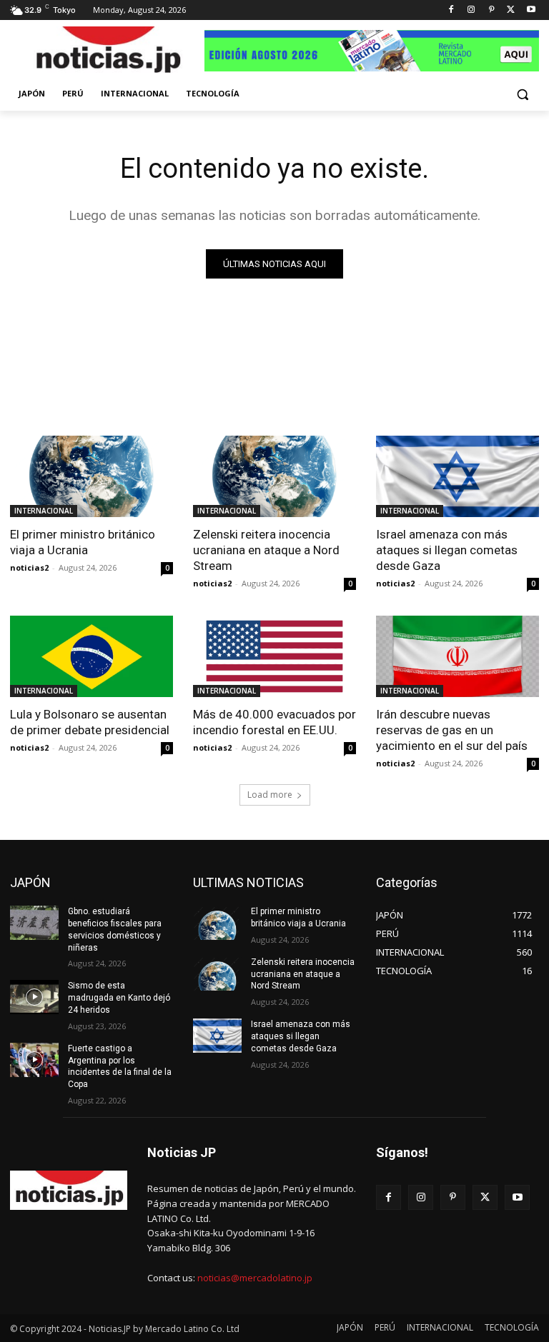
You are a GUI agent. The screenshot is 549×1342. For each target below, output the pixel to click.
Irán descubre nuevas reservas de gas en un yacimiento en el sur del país (452, 730)
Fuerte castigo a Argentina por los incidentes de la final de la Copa (120, 1066)
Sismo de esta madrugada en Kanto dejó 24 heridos (119, 998)
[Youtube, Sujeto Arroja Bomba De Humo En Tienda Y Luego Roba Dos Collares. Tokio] (531, 10)
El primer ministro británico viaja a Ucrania (82, 542)
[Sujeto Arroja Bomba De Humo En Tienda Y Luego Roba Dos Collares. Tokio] (107, 52)
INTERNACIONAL (43, 511)
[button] (522, 94)
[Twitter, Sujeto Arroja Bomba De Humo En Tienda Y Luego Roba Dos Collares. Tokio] (511, 10)
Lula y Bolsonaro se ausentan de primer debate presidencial (89, 722)
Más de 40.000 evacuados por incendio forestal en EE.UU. (274, 722)
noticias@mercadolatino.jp (254, 1277)
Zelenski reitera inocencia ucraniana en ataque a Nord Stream (266, 550)
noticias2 (29, 567)
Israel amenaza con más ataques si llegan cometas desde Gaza (447, 550)
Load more (269, 794)
